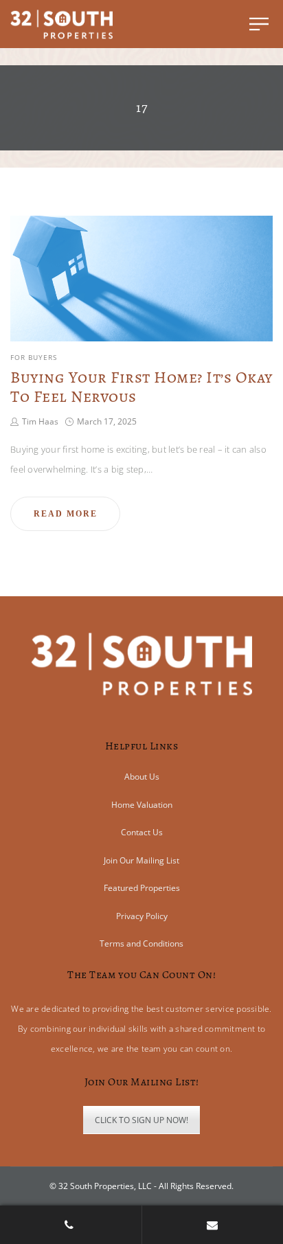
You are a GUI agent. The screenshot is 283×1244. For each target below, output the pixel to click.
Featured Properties (142, 888)
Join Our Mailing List (141, 860)
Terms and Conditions (141, 943)
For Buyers (33, 357)
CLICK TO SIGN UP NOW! (141, 1120)
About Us (141, 776)
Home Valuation (141, 805)
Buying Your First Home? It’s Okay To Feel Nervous (141, 387)
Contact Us (142, 832)
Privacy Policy (142, 916)
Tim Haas (39, 421)
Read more (66, 514)
